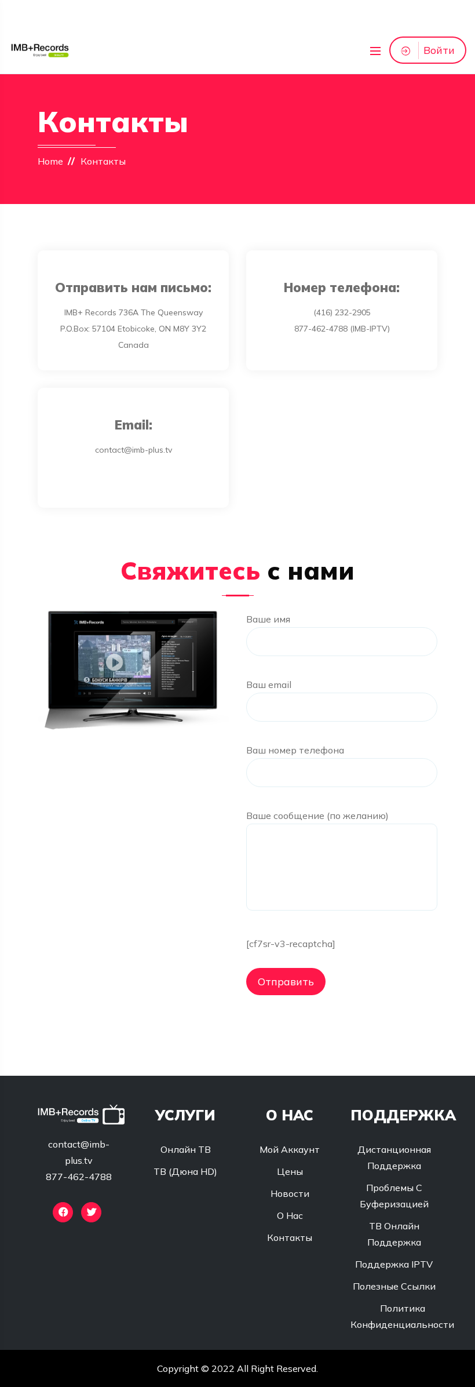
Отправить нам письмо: (133, 287)
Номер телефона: (342, 287)
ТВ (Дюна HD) (185, 1171)
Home (50, 161)
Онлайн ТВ (185, 1149)
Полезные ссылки (394, 1286)
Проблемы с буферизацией (394, 1196)
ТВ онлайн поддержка (394, 1234)
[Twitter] (91, 1212)
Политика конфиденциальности (402, 1316)
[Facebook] (63, 1212)
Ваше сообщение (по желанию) (317, 815)
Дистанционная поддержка (394, 1157)
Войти (439, 50)
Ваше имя (268, 619)
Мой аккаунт (290, 1149)
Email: (133, 425)
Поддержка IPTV (394, 1264)
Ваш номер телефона (295, 750)
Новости (290, 1193)
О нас (290, 1215)
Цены (290, 1171)
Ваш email (268, 684)
